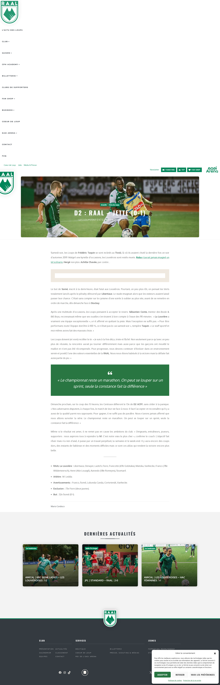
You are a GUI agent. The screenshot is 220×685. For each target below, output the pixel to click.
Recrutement (168, 649)
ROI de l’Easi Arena (86, 656)
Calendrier (45, 653)
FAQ (4, 156)
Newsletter (154, 170)
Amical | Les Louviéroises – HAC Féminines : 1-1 (164, 579)
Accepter (162, 674)
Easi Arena (8, 133)
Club (5, 41)
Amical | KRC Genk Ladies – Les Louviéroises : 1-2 (44, 579)
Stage (151, 653)
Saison (6, 53)
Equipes (43, 656)
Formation (154, 649)
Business (7, 110)
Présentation (46, 649)
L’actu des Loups (12, 30)
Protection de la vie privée (192, 680)
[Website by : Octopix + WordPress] (85, 672)
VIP (183, 169)
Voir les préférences (203, 674)
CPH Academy (10, 64)
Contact (7, 144)
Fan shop (196, 169)
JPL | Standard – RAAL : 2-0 (101, 580)
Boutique (81, 649)
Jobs (20, 165)
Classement (62, 653)
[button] (215, 653)
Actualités (61, 649)
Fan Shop (7, 99)
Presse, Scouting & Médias (124, 653)
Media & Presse (30, 165)
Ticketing (170, 169)
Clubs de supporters (15, 87)
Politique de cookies (175, 680)
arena (212, 170)
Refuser (180, 674)
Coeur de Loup (11, 121)
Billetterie (9, 76)
